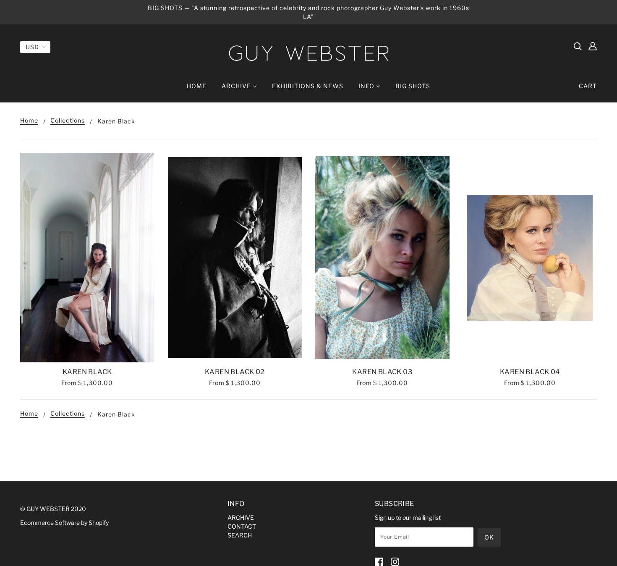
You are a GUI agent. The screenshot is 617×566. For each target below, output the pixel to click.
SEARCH (239, 535)
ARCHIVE (240, 517)
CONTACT (241, 526)
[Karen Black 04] (530, 257)
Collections (67, 121)
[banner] (308, 53)
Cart (588, 85)
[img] (577, 46)
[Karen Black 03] (382, 257)
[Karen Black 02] (235, 257)
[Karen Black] (87, 257)
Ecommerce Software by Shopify (64, 522)
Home (29, 121)
